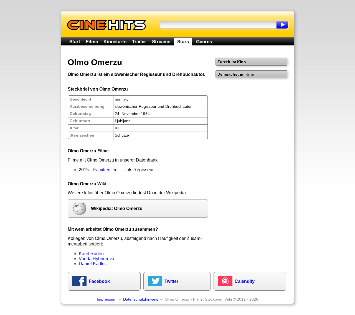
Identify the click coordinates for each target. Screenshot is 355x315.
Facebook (99, 281)
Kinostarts (114, 41)
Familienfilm (105, 169)
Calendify (245, 281)
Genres (204, 41)
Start (74, 41)
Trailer (139, 41)
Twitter (171, 281)
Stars (183, 41)
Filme (92, 41)
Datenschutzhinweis (140, 299)
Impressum (106, 299)
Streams (161, 41)
